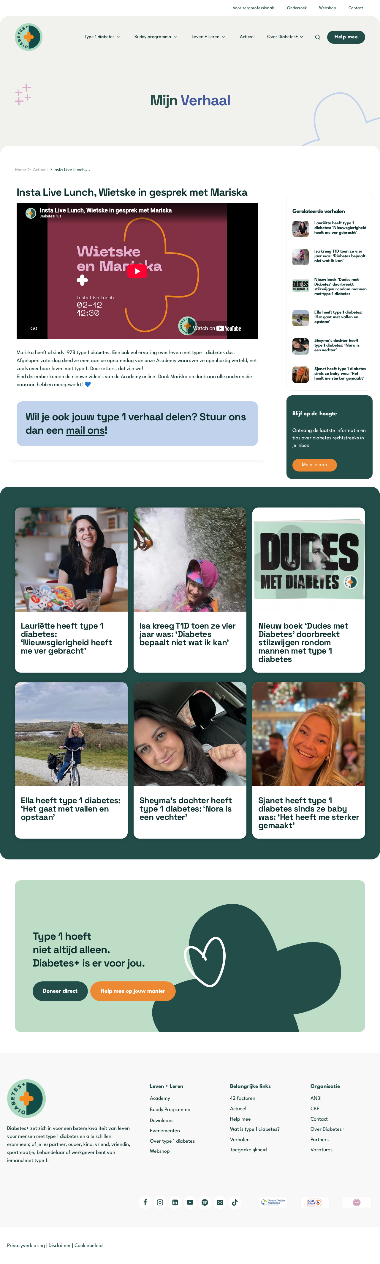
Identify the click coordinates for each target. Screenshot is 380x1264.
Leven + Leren (205, 37)
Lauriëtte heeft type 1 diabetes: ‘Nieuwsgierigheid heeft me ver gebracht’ (340, 228)
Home (20, 170)
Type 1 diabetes (99, 37)
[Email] (220, 1202)
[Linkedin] (175, 1202)
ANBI (316, 1098)
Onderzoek (297, 8)
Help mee (240, 1119)
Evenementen (165, 1130)
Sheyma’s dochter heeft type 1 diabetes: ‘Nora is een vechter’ (337, 345)
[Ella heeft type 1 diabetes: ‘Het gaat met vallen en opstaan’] (71, 734)
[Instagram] (160, 1202)
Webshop (327, 8)
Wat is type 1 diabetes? (255, 1129)
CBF (315, 1108)
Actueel (247, 37)
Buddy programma (152, 37)
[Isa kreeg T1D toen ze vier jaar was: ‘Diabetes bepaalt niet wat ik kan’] (190, 560)
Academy (160, 1098)
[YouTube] (190, 1202)
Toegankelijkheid (248, 1149)
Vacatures (321, 1149)
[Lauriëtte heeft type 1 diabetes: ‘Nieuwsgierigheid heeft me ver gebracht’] (71, 560)
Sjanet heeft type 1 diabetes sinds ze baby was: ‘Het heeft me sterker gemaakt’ (340, 373)
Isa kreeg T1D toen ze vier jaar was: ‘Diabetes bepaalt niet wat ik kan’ (339, 256)
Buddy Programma (170, 1109)
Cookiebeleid (88, 1245)
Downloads (161, 1120)
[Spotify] (205, 1202)
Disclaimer (60, 1245)
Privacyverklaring (26, 1245)
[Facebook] (145, 1202)
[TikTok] (234, 1202)
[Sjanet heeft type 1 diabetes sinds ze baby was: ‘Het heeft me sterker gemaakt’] (308, 734)
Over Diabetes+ (282, 37)
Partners (320, 1139)
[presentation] (301, 229)
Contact (356, 8)
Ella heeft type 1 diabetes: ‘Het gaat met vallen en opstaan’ (338, 317)
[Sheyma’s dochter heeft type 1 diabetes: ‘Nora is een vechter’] (190, 734)
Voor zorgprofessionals (254, 8)
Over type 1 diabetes (172, 1141)
